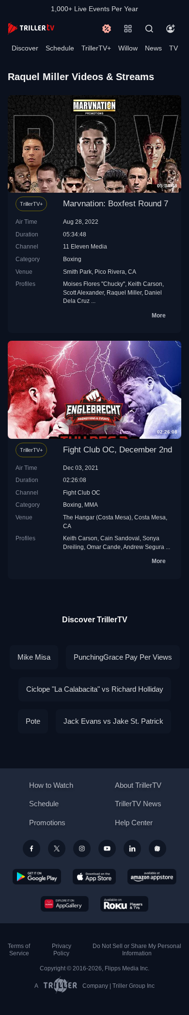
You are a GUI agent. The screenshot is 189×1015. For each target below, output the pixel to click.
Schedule (60, 48)
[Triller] (157, 848)
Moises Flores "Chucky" (94, 284)
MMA (91, 504)
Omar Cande (104, 547)
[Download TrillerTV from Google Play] (37, 876)
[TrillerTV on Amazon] (151, 876)
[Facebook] (31, 848)
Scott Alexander (83, 292)
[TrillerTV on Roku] (124, 904)
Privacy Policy (61, 950)
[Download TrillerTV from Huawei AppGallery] (65, 904)
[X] (56, 848)
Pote (33, 721)
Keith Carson (145, 284)
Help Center (134, 822)
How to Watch (51, 785)
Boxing (72, 259)
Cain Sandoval (120, 538)
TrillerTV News (138, 803)
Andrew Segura (143, 547)
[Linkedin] (132, 848)
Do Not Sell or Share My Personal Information (137, 950)
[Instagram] (82, 848)
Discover (25, 48)
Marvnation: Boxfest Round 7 (115, 203)
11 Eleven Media (85, 246)
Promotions (47, 822)
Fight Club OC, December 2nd (117, 449)
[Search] (149, 28)
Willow (128, 48)
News (153, 48)
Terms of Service (19, 950)
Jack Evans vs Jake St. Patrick (113, 721)
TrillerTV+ (96, 48)
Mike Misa (33, 657)
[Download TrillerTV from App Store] (94, 876)
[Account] (170, 28)
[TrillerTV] (31, 28)
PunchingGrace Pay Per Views (123, 657)
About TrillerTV (138, 785)
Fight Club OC (81, 492)
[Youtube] (107, 848)
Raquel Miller (124, 292)
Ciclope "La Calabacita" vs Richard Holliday (94, 689)
